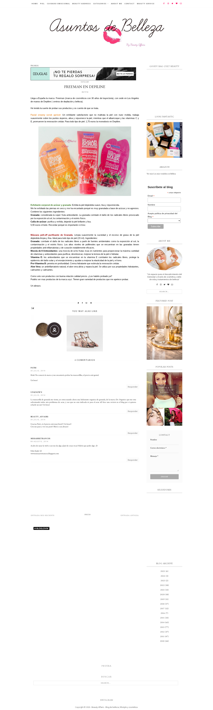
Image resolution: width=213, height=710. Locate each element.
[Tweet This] (78, 303)
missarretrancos (40, 438)
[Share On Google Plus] (87, 303)
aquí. (70, 279)
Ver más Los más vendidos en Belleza (161, 173)
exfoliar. (82, 225)
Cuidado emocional (58, 3)
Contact (129, 3)
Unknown (36, 392)
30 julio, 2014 (38, 371)
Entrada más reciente (42, 515)
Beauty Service (145, 3)
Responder (133, 386)
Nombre (151, 205)
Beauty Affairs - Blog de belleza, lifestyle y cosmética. (115, 707)
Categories (99, 3)
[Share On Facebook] (82, 303)
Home (35, 3)
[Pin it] (91, 303)
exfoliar (85, 82)
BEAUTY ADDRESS (81, 3)
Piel (42, 3)
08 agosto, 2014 (39, 441)
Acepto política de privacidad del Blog (162, 215)
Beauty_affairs (39, 416)
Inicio (87, 515)
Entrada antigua (130, 515)
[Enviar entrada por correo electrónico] (85, 308)
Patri (34, 368)
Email (151, 195)
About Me (116, 3)
